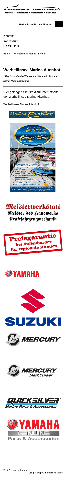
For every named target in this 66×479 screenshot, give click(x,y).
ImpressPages (55, 472)
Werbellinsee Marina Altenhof (21, 104)
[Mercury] (33, 339)
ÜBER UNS (11, 46)
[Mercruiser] (33, 371)
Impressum (10, 41)
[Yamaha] (33, 273)
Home (6, 53)
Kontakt (8, 36)
